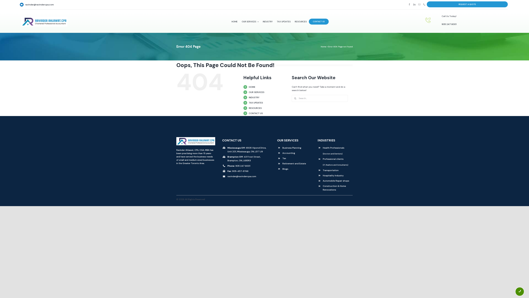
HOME (252, 87)
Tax (284, 158)
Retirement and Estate (294, 163)
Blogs (285, 168)
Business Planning (291, 147)
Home (323, 46)
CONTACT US (256, 113)
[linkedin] (414, 4)
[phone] (424, 4)
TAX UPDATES (256, 102)
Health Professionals (333, 147)
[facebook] (409, 4)
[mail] (419, 4)
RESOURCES (255, 108)
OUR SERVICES (256, 92)
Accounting (288, 153)
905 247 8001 (449, 24)
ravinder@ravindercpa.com (39, 4)
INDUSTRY (254, 97)
